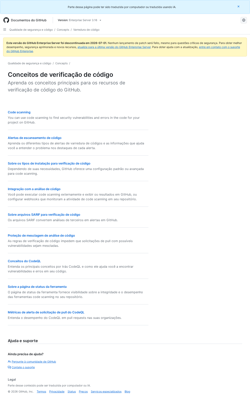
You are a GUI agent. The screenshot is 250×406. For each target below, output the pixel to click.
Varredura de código (86, 29)
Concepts (63, 29)
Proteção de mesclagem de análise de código (41, 235)
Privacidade (56, 391)
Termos (41, 391)
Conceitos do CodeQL (24, 261)
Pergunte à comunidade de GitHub (34, 361)
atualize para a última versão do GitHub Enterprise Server (114, 47)
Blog (127, 391)
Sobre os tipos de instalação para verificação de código (49, 163)
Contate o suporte (23, 367)
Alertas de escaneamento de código (35, 138)
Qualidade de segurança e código (31, 29)
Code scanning (19, 112)
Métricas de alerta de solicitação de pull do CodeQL (46, 312)
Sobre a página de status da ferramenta (37, 287)
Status (72, 391)
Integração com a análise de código (34, 189)
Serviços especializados (106, 391)
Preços (83, 391)
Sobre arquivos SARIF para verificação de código (44, 214)
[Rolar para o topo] (241, 397)
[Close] (239, 6)
